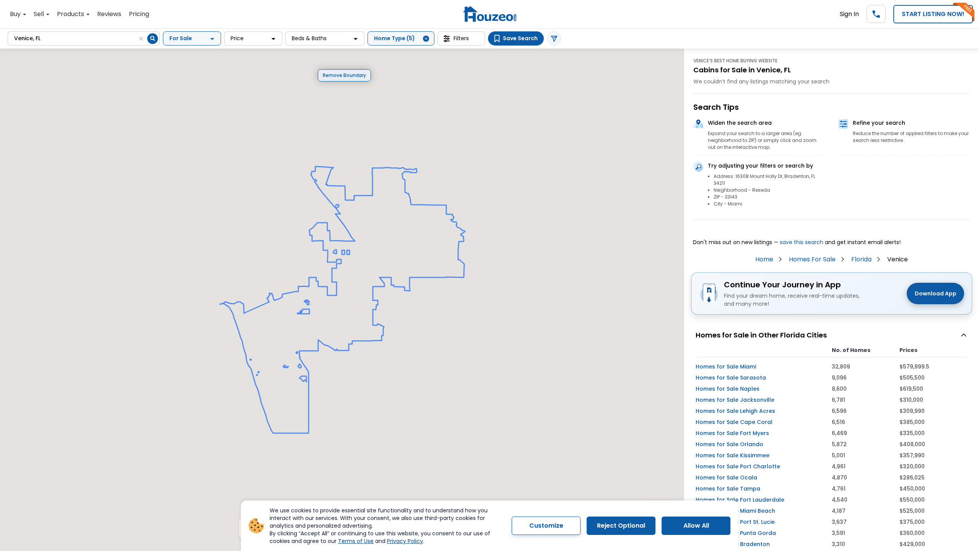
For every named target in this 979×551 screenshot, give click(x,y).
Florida (861, 259)
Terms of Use (356, 541)
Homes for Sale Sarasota (731, 377)
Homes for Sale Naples (727, 389)
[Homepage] (489, 14)
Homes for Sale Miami (726, 366)
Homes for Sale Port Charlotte (738, 466)
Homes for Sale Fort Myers (732, 433)
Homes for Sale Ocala (726, 477)
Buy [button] (16, 14)
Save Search (520, 38)
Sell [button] (40, 14)
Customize (546, 525)
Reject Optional (621, 525)
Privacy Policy (405, 541)
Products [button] (71, 14)
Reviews (109, 14)
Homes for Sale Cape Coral (734, 422)
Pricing (139, 14)
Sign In (849, 14)
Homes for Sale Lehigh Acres (735, 411)
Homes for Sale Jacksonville (735, 400)
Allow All (696, 525)
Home (764, 259)
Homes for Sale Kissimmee (732, 455)
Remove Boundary (344, 75)
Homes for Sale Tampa (728, 488)
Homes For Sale (812, 259)
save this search (801, 242)
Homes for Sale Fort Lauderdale (740, 500)
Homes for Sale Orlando (729, 444)
